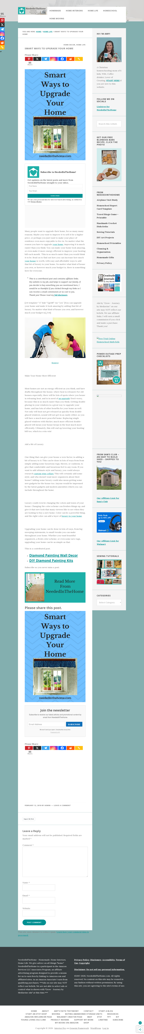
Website (26, 908)
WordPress (95, 1028)
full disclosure (60, 295)
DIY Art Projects (105, 237)
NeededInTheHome (32, 11)
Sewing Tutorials (106, 232)
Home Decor (69, 45)
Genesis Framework (79, 1028)
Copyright (84, 963)
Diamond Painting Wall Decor (53, 555)
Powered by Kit (55, 732)
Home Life (81, 45)
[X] (37, 59)
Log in (105, 1028)
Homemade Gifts (105, 257)
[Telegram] (46, 59)
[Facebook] (62, 59)
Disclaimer (79, 969)
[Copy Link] (79, 59)
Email (26, 895)
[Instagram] (54, 59)
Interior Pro (60, 1028)
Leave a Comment (62, 805)
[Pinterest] (29, 59)
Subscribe (74, 724)
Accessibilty (108, 959)
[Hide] (1, 52)
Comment (28, 845)
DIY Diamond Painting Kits (51, 560)
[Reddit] (70, 59)
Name (26, 882)
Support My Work (29, 819)
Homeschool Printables (109, 243)
